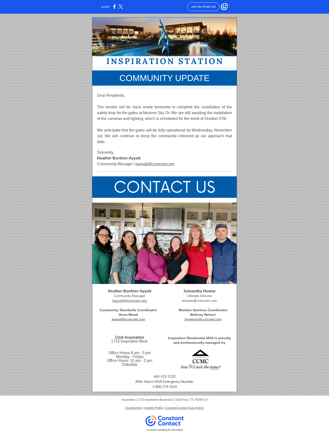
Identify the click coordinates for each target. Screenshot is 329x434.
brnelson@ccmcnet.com (203, 319)
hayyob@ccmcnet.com (155, 164)
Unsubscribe (133, 408)
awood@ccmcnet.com (128, 319)
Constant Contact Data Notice (184, 408)
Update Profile (153, 408)
